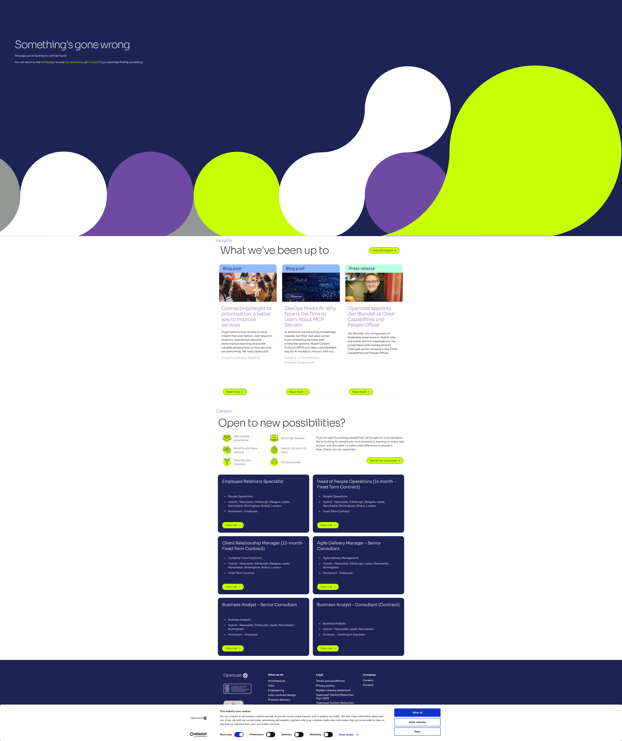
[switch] (270, 734)
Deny (417, 731)
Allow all (417, 712)
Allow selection (417, 722)
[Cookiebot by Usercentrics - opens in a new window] (198, 734)
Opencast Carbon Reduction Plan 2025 (335, 696)
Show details (346, 734)
